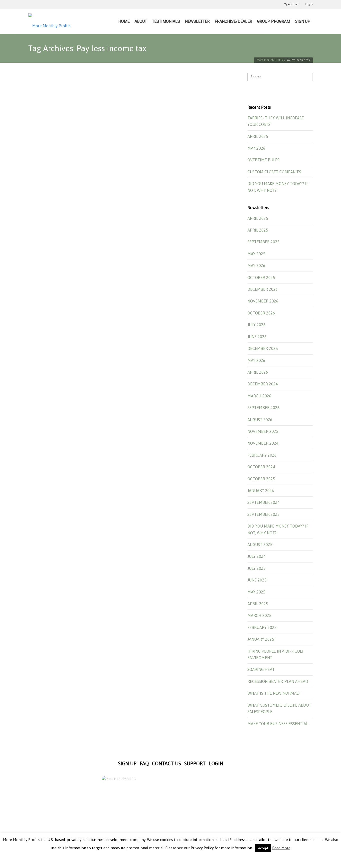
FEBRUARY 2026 (262, 455)
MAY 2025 (256, 254)
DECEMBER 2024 (262, 384)
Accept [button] (263, 848)
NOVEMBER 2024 (262, 443)
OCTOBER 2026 (261, 313)
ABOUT (141, 21)
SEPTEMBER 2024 (263, 502)
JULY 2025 (256, 568)
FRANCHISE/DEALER (233, 21)
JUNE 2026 (257, 336)
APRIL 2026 (257, 372)
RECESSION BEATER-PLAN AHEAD (277, 681)
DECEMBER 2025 (262, 348)
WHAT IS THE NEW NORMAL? (273, 693)
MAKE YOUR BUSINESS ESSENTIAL (277, 723)
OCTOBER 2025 (261, 277)
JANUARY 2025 (260, 639)
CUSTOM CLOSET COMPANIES (274, 172)
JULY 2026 (256, 324)
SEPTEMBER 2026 (263, 407)
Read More (281, 848)
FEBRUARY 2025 (262, 627)
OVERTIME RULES (263, 160)
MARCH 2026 (259, 396)
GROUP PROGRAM (273, 21)
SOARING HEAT (261, 669)
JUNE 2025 (257, 580)
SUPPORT (195, 763)
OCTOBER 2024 (261, 467)
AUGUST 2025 (259, 544)
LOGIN (216, 763)
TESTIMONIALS (166, 21)
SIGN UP (302, 21)
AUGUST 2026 (259, 419)
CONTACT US (166, 763)
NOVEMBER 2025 (262, 431)
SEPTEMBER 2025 (263, 242)
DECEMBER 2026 (262, 289)
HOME (124, 21)
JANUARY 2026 (260, 490)
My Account (291, 4)
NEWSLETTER (197, 21)
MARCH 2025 (259, 615)
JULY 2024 (256, 556)
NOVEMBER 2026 (262, 301)
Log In (309, 4)
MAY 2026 (256, 148)
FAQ (144, 763)
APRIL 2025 (257, 136)
